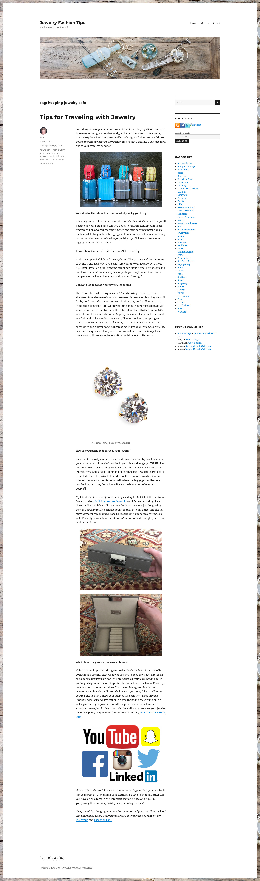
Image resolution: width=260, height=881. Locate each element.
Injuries (181, 220)
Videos (181, 308)
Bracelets (182, 176)
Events (181, 201)
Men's (181, 236)
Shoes (180, 280)
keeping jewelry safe (50, 156)
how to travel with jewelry (52, 150)
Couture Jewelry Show (188, 188)
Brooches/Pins (185, 179)
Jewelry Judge (184, 233)
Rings (180, 267)
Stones (181, 286)
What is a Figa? (192, 340)
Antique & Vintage (186, 166)
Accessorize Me (185, 163)
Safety (180, 271)
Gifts (180, 204)
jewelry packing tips (49, 153)
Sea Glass (182, 277)
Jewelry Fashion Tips (62, 22)
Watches (182, 312)
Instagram (82, 819)
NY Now (181, 248)
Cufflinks (182, 192)
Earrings (182, 198)
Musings (44, 145)
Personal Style (184, 258)
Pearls (180, 255)
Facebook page (103, 819)
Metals (181, 239)
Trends (181, 302)
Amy (42, 137)
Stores (181, 293)
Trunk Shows (184, 305)
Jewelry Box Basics (186, 229)
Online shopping (185, 252)
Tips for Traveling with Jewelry (88, 117)
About (216, 23)
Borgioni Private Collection (198, 346)
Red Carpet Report (186, 261)
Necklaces (182, 245)
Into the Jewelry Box (187, 223)
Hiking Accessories (187, 217)
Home (192, 23)
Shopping (182, 283)
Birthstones (183, 169)
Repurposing (184, 264)
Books (181, 173)
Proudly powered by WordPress (77, 868)
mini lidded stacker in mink (109, 501)
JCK (179, 226)
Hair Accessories (186, 210)
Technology (183, 296)
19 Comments (46, 163)
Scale (180, 274)
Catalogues (183, 182)
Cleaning (182, 185)
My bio (205, 23)
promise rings (184, 333)
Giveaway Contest (186, 207)
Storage (52, 145)
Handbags (182, 214)
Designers (182, 195)
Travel (60, 145)
